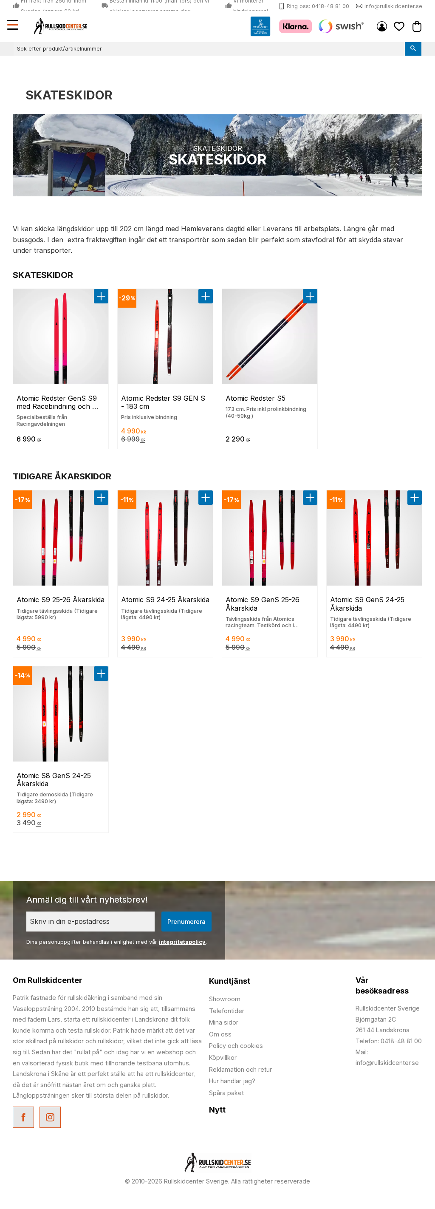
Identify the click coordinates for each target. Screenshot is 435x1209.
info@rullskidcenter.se (393, 6)
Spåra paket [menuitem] (226, 1092)
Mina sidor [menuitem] (382, 26)
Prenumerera (186, 921)
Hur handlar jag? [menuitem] (232, 1080)
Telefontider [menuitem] (226, 1010)
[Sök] (413, 49)
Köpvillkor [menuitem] (223, 1057)
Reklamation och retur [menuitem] (240, 1069)
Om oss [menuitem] (220, 1034)
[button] (13, 26)
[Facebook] (24, 1118)
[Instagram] (51, 1118)
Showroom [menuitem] (224, 998)
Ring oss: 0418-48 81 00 (318, 6)
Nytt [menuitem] (217, 1109)
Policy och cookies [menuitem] (236, 1045)
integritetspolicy (182, 942)
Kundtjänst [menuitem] (229, 981)
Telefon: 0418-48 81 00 (389, 1041)
